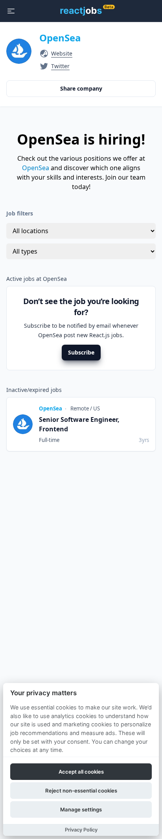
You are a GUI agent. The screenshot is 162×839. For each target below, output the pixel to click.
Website (61, 53)
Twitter (60, 66)
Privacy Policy (81, 830)
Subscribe (81, 352)
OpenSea (60, 37)
